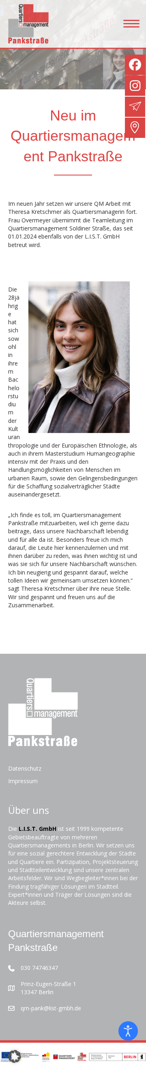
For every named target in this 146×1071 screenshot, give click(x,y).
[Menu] (131, 24)
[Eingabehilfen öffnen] (128, 1031)
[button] (14, 1056)
